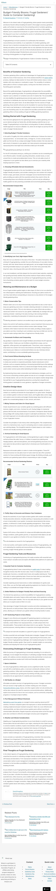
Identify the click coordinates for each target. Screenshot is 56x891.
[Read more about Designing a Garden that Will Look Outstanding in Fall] (40, 818)
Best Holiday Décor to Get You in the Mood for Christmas (15, 835)
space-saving (48, 77)
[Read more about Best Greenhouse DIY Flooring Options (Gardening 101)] (38, 830)
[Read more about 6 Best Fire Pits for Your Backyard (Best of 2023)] (12, 816)
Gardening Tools (30, 871)
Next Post (50, 804)
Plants (30, 867)
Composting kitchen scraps (11, 688)
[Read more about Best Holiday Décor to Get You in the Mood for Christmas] (16, 831)
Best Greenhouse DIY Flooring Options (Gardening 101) (38, 833)
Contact (49, 880)
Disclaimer (50, 869)
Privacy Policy (50, 871)
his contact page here (36, 796)
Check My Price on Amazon (49, 194)
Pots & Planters (29, 869)
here (46, 793)
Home (5, 7)
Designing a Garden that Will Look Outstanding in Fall (39, 822)
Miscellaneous (13, 7)
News (30, 878)
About (49, 867)
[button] (54, 2)
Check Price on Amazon (47, 472)
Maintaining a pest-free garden (12, 702)
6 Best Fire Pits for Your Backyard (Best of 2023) (15, 820)
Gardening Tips (29, 874)
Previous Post (7, 804)
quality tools (36, 569)
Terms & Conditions (49, 874)
